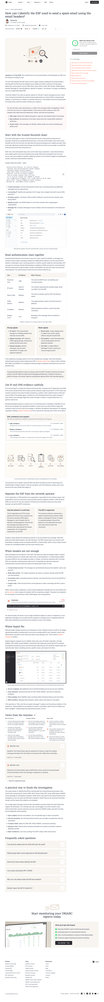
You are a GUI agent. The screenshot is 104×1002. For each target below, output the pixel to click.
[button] (35, 715)
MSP (45, 2)
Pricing (51, 2)
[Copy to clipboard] (63, 174)
